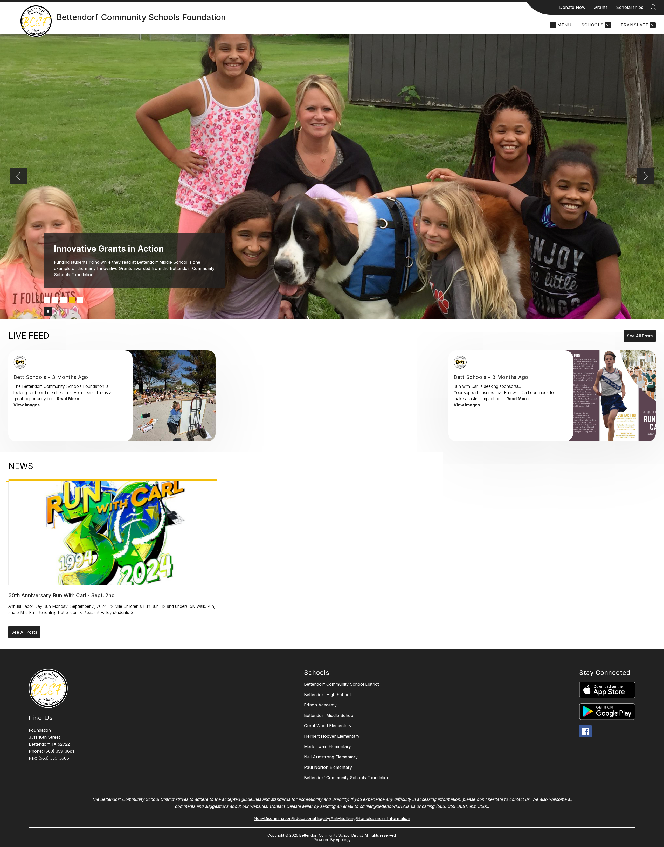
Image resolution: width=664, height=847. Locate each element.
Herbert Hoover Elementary (331, 736)
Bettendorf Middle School (329, 715)
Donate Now (572, 7)
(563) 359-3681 (59, 751)
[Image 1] (47, 300)
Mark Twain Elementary (327, 746)
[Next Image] (645, 176)
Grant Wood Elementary (327, 725)
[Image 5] (80, 300)
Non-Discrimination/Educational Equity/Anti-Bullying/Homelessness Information (332, 818)
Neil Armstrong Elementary (331, 756)
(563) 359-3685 (53, 758)
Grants (601, 7)
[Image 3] (63, 300)
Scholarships (629, 7)
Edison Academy (320, 705)
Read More (68, 398)
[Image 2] (55, 300)
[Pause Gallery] (48, 311)
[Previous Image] (18, 176)
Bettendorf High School (327, 694)
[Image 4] (72, 300)
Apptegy (343, 839)
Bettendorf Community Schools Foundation (346, 777)
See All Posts (640, 335)
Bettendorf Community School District (341, 684)
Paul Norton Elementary (328, 767)
